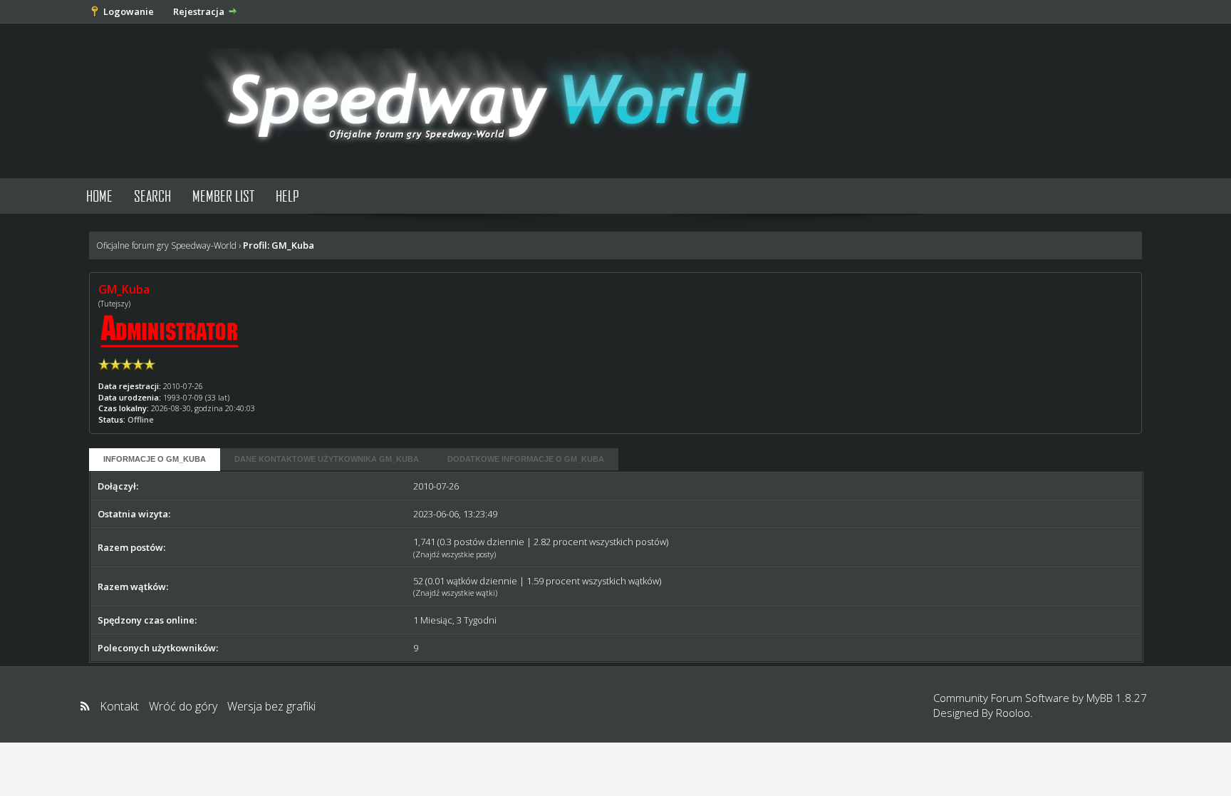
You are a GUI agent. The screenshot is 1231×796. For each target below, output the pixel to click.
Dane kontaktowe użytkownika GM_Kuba (326, 459)
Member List (223, 196)
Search (152, 196)
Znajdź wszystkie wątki (455, 592)
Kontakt (119, 706)
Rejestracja (198, 11)
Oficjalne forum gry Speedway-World (166, 245)
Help (287, 196)
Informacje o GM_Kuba (154, 459)
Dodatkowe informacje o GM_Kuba (525, 459)
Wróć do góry (183, 706)
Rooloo (1013, 712)
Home (99, 196)
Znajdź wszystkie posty (454, 554)
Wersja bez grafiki (271, 706)
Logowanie (128, 11)
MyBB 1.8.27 (1116, 698)
